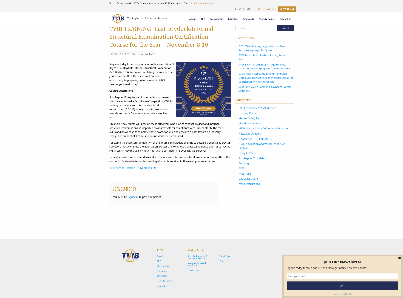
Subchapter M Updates (252, 158)
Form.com (225, 261)
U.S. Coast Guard (248, 178)
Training (243, 163)
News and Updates (249, 133)
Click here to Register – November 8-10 (132, 168)
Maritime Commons (250, 123)
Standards (248, 18)
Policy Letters (246, 153)
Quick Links (270, 9)
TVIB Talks (245, 173)
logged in (133, 197)
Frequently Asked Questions (197, 264)
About (192, 18)
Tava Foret (149, 53)
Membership (216, 18)
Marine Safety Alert (250, 118)
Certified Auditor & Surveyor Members (197, 257)
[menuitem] (192, 16)
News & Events (267, 18)
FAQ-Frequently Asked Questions (257, 108)
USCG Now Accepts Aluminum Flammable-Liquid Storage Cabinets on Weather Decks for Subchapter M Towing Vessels (265, 77)
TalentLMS (193, 270)
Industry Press (247, 113)
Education (233, 18)
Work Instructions (249, 184)
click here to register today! (201, 3)
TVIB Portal (288, 9)
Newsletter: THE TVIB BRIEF (255, 139)
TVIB (241, 168)
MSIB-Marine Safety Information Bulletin (263, 128)
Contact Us (285, 18)
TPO (203, 18)
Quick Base (225, 256)
